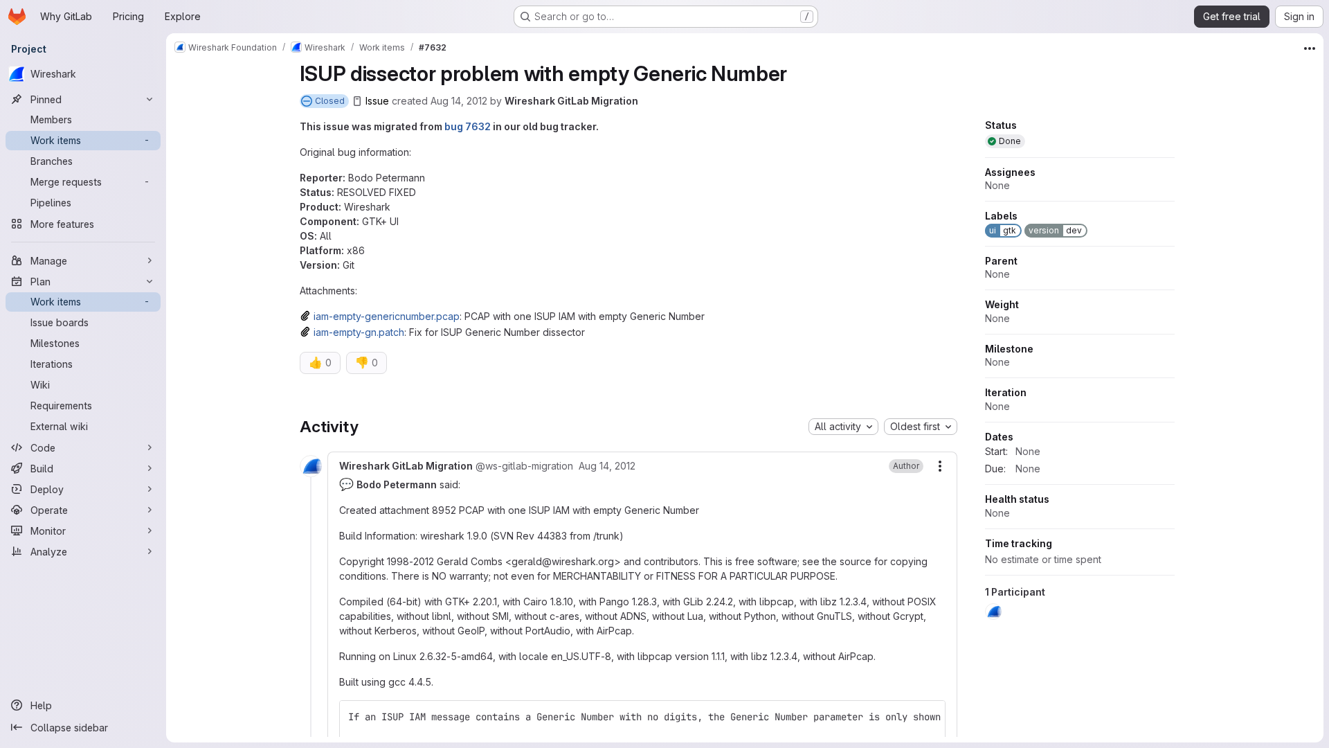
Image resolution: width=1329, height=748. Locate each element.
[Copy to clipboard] (929, 717)
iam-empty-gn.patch (359, 332)
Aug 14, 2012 (459, 101)
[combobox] (843, 426)
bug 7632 (467, 126)
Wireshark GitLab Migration (571, 101)
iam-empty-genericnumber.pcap (387, 316)
